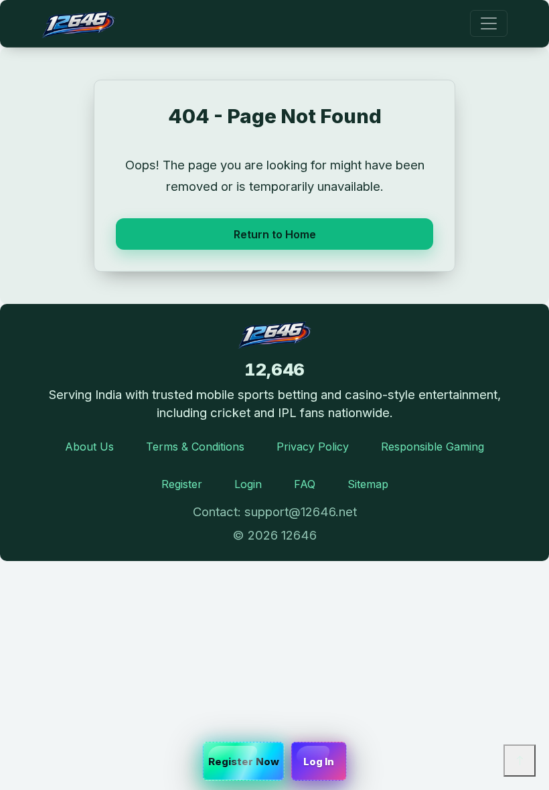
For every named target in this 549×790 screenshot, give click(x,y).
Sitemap (367, 484)
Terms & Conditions (195, 446)
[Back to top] (519, 760)
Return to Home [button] (275, 234)
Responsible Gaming (432, 446)
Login (248, 484)
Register (181, 484)
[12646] (78, 23)
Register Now (243, 761)
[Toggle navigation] (488, 23)
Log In (319, 761)
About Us (89, 446)
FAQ (304, 484)
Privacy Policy (313, 446)
